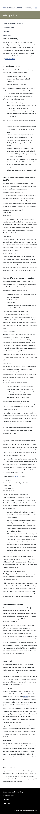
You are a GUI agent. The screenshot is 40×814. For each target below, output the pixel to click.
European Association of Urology (13, 24)
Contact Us (18, 476)
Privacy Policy (7, 35)
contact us (22, 779)
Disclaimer (6, 31)
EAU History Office (8, 28)
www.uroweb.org (10, 58)
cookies (25, 697)
